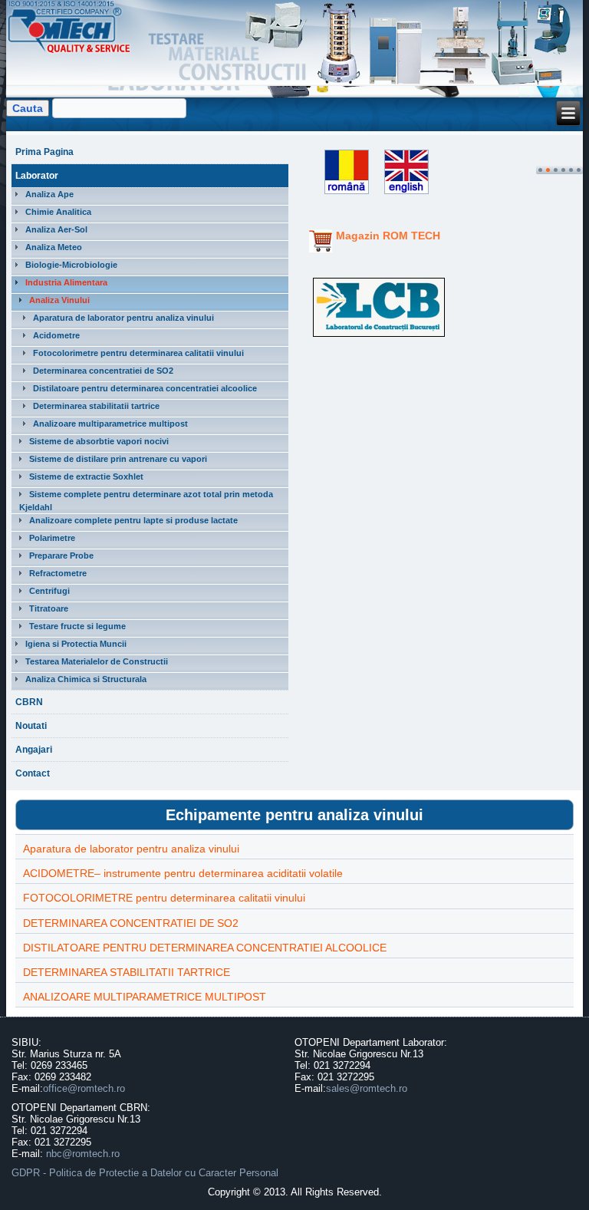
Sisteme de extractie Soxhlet (86, 476)
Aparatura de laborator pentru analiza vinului (123, 317)
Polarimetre (52, 537)
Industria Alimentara (66, 282)
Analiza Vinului (59, 300)
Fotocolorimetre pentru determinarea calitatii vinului (138, 353)
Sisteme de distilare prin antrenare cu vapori (118, 458)
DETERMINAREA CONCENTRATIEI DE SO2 (131, 923)
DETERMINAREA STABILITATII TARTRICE (126, 972)
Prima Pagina (44, 152)
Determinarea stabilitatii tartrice (96, 405)
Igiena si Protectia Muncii (76, 643)
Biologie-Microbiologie (71, 264)
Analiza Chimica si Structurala (85, 679)
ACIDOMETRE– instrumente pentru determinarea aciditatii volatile (183, 873)
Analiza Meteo (53, 247)
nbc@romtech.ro (83, 1153)
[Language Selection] (403, 194)
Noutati (31, 725)
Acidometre (56, 335)
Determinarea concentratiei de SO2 (103, 370)
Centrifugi (49, 590)
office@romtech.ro (84, 1088)
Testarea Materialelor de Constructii (96, 661)
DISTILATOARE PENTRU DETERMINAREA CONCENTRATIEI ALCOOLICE (205, 947)
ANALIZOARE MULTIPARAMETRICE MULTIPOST (144, 997)
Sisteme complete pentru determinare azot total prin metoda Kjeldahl (146, 501)
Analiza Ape (49, 194)
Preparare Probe (61, 555)
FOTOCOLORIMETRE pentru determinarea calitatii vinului (164, 898)
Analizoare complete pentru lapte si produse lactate (133, 520)
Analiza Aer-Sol (56, 229)
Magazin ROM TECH (388, 235)
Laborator (36, 175)
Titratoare (48, 608)
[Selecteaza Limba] (341, 194)
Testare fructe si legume (77, 626)
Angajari (33, 749)
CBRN (29, 702)
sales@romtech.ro (366, 1088)
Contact (32, 773)
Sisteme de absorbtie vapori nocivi (99, 441)
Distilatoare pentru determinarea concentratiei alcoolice (145, 388)
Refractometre (58, 573)
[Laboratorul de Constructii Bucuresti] (379, 337)
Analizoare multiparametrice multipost (110, 423)
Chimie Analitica (58, 211)
